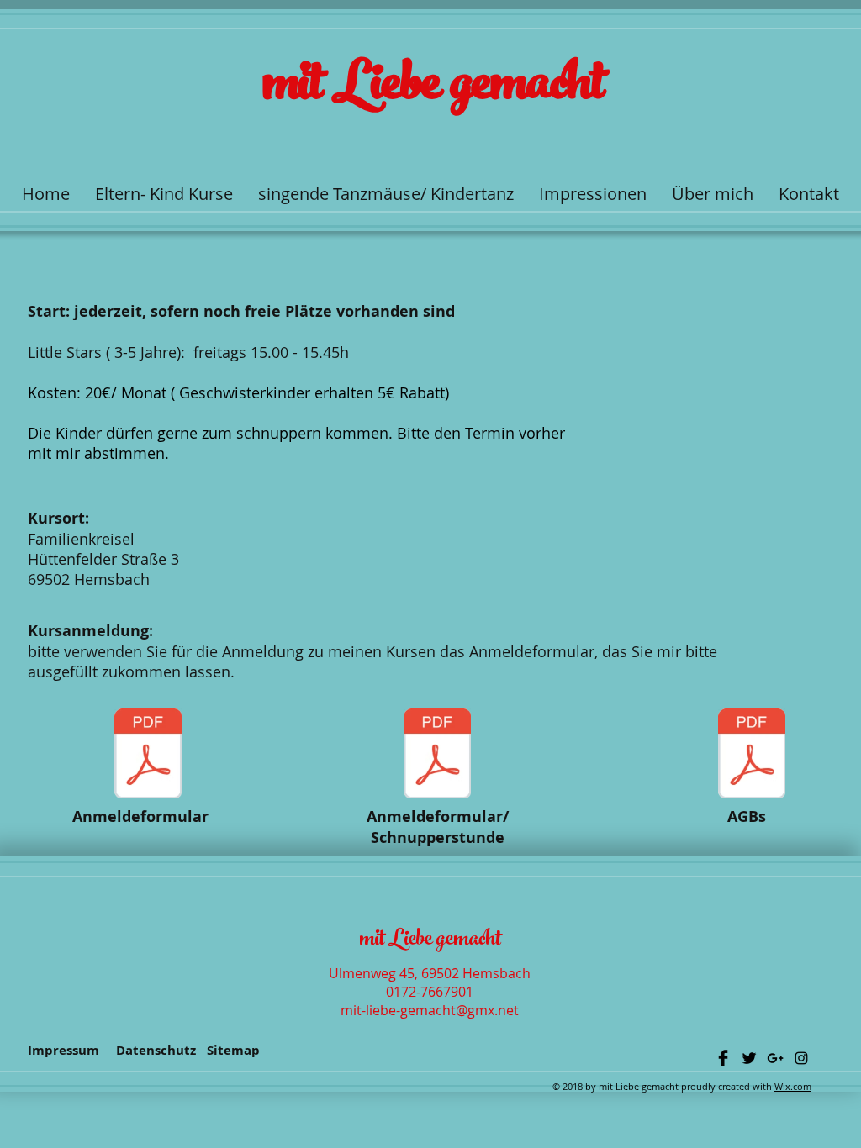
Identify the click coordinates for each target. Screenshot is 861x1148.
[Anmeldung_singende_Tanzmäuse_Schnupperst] (437, 755)
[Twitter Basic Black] (749, 1058)
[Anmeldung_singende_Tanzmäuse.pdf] (148, 755)
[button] (164, 194)
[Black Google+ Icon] (775, 1058)
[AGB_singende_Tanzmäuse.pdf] (752, 755)
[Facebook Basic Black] (723, 1058)
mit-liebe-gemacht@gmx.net (430, 1010)
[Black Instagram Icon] (801, 1058)
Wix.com (792, 1086)
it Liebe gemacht (452, 89)
